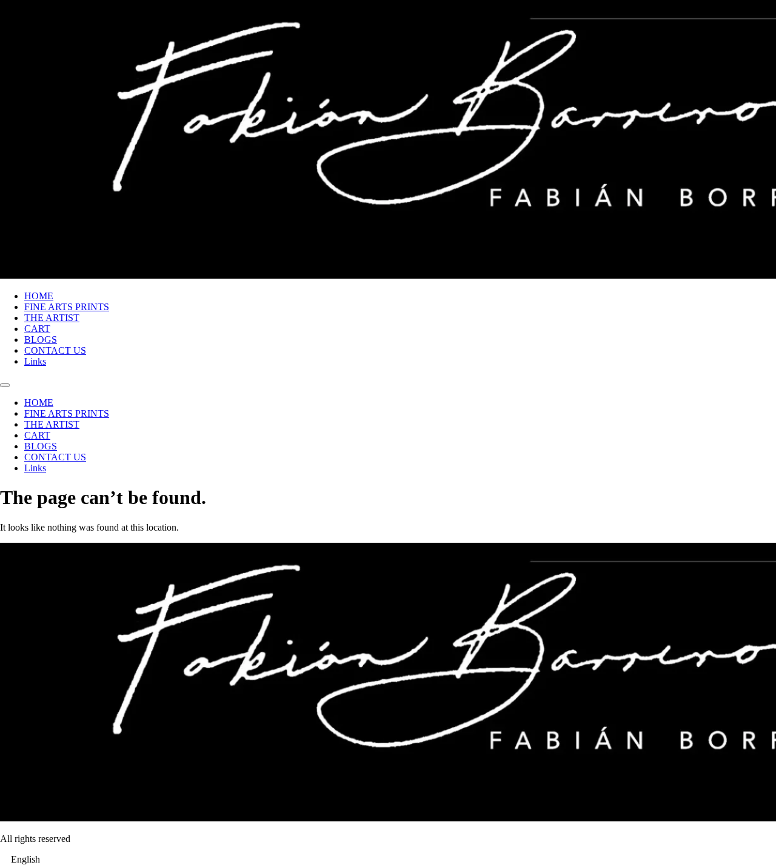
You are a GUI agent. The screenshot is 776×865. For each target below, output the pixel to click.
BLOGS (40, 339)
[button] (388, 859)
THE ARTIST (51, 318)
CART (37, 328)
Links (35, 361)
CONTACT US (55, 350)
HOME (38, 296)
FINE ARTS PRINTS (66, 307)
